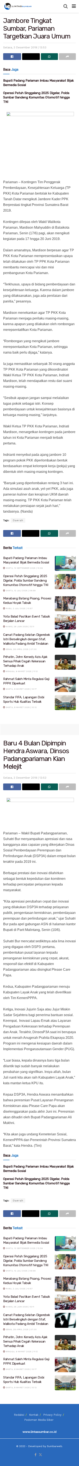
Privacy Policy (52, 1414)
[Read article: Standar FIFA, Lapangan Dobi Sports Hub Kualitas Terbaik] (65, 702)
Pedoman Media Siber (39, 1419)
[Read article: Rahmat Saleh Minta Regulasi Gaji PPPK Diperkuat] (65, 684)
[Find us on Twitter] (40, 1455)
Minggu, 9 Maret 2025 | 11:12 (21, 671)
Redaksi (19, 1414)
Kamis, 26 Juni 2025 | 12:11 (19, 626)
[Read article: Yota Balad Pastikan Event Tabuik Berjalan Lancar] (65, 622)
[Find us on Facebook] (35, 1455)
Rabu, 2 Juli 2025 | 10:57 (19, 608)
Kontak (33, 1414)
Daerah (18, 520)
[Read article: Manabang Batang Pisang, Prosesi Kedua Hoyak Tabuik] (65, 603)
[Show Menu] (74, 6)
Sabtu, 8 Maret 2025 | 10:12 (21, 707)
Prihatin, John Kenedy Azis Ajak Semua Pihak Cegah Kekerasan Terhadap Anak (25, 661)
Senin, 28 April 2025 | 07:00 (21, 649)
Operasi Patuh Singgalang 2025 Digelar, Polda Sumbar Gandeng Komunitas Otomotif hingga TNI (36, 97)
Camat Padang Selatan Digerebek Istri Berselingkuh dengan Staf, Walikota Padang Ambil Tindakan (26, 639)
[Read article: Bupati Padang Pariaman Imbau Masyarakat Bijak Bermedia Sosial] (65, 563)
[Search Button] (65, 6)
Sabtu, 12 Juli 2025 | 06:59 (20, 590)
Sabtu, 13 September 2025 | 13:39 (24, 568)
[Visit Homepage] (18, 6)
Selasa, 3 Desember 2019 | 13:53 (24, 47)
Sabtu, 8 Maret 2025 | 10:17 (21, 689)
